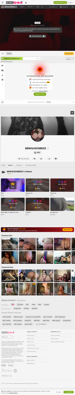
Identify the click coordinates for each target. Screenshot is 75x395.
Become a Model (55, 335)
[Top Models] (25, 2)
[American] (12, 304)
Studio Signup (54, 338)
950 (54, 214)
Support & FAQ (31, 360)
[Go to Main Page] (14, 2)
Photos (31, 7)
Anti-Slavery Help (31, 351)
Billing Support (31, 363)
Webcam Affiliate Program (58, 342)
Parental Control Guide (33, 348)
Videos (22, 7)
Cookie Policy (13, 393)
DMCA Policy (30, 342)
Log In (70, 2)
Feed (37, 7)
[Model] (72, 113)
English (6, 337)
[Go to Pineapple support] (15, 371)
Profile (3, 165)
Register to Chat (39, 94)
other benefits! (43, 91)
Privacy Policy (30, 335)
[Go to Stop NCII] (7, 376)
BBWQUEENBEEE (8, 300)
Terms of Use (30, 338)
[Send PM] (55, 158)
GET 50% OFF (67, 229)
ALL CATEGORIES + (41, 324)
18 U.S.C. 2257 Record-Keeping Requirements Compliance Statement (20, 383)
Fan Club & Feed (31, 165)
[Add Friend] (49, 158)
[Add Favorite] (3, 53)
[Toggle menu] (2, 2)
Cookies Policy (31, 345)
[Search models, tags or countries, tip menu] (72, 7)
